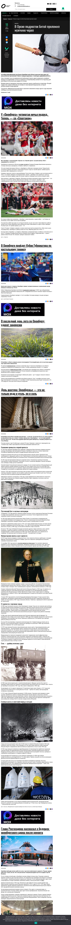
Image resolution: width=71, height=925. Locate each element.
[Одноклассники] (6, 40)
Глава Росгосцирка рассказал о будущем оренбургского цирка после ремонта (25, 831)
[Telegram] (6, 42)
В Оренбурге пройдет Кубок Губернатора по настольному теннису (26, 247)
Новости (10, 18)
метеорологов (11, 366)
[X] (50, 94)
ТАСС (42, 880)
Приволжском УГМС (15, 369)
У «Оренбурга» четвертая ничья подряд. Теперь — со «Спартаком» (25, 116)
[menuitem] (4, 13)
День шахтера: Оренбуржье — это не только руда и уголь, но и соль (23, 392)
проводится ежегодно (29, 290)
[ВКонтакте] (6, 37)
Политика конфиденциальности (59, 920)
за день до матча (24, 164)
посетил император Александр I (26, 543)
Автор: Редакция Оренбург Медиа (6, 55)
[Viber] (52, 94)
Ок (35, 922)
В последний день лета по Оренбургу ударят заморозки (23, 323)
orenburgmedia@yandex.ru (23, 6)
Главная (5, 18)
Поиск (51, 9)
